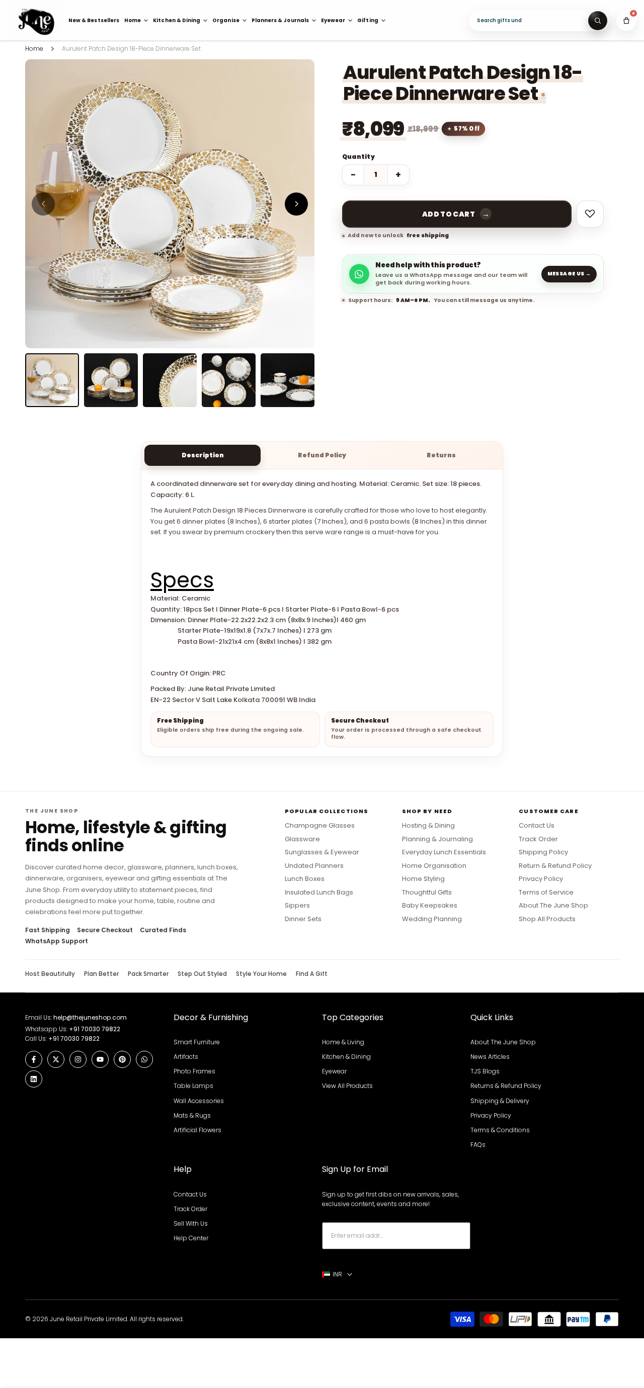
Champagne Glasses (320, 825)
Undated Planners (314, 865)
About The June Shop (553, 905)
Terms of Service (546, 892)
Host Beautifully (50, 974)
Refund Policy (322, 455)
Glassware (302, 839)
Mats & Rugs (192, 1115)
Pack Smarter (148, 974)
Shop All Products (547, 919)
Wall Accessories (199, 1101)
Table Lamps (193, 1085)
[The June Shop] (35, 20)
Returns (441, 455)
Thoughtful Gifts (427, 892)
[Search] (597, 20)
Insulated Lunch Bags (319, 892)
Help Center (191, 1238)
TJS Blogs (485, 1071)
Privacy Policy (541, 878)
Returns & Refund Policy (505, 1085)
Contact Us (536, 825)
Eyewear (334, 1071)
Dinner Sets (303, 919)
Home (34, 48)
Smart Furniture (197, 1042)
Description (203, 455)
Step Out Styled (202, 974)
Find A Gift (312, 974)
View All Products (347, 1085)
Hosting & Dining (428, 825)
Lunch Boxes (305, 878)
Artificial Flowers (197, 1130)
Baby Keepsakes (429, 905)
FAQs (478, 1144)
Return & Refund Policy (555, 865)
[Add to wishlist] (590, 214)
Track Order (538, 839)
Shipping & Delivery (499, 1101)
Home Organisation (434, 865)
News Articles (490, 1056)
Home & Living (343, 1042)
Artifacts (186, 1056)
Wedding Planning (432, 919)
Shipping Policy (543, 852)
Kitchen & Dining (346, 1056)
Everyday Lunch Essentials (444, 852)
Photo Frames (194, 1071)
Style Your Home (261, 974)
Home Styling (423, 878)
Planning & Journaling (437, 839)
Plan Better (101, 974)
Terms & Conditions (500, 1130)
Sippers (297, 905)
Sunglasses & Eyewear (322, 852)
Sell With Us (191, 1223)
